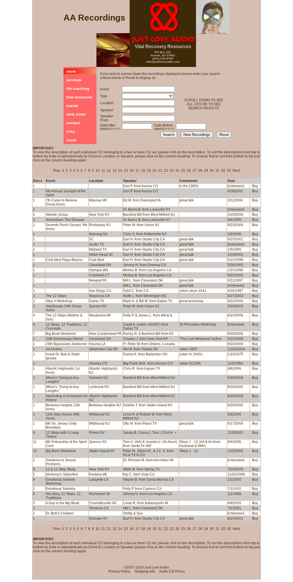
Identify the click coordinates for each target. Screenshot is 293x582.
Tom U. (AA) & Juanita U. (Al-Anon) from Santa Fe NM (150, 444)
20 (155, 171)
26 (189, 171)
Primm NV (97, 433)
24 (177, 171)
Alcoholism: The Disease (65, 220)
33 (229, 171)
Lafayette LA (98, 480)
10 (98, 171)
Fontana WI (98, 474)
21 (160, 171)
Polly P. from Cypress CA (142, 489)
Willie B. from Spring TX (141, 469)
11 (103, 171)
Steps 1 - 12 (188, 451)
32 (223, 171)
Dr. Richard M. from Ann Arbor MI (148, 460)
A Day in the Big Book (62, 503)
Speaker (130, 181)
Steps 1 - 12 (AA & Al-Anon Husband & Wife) (200, 444)
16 (132, 171)
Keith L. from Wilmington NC (145, 296)
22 (166, 171)
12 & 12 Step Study (61, 469)
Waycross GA (99, 296)
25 (183, 171)
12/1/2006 (235, 451)
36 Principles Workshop (197, 324)
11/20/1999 (236, 474)
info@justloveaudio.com (163, 61)
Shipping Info (144, 571)
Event (50, 181)
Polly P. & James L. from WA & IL (148, 315)
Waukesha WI (99, 315)
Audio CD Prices (172, 571)
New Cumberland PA (105, 334)
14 (120, 171)
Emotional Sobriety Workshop (60, 482)
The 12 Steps (56, 296)
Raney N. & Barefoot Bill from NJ (148, 334)
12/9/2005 (235, 433)
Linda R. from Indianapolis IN (145, 503)
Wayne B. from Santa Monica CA (148, 480)
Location (96, 181)
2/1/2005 (234, 480)
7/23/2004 (235, 469)
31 (217, 171)
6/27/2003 (235, 296)
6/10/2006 (235, 315)
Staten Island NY (102, 451)
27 (195, 171)
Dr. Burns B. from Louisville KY (146, 220)
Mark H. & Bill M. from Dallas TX (147, 301)
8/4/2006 (234, 442)
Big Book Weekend (61, 334)
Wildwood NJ (99, 414)
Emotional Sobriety (60, 489)
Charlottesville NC (103, 503)
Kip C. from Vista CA (139, 474)
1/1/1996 (234, 494)
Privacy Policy (119, 571)
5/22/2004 (235, 301)
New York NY (99, 469)
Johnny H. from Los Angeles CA (147, 494)
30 (212, 171)
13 (114, 171)
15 (126, 171)
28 (200, 171)
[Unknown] (235, 324)
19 (149, 171)
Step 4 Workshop (59, 301)
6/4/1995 (234, 220)
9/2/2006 (234, 414)
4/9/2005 (234, 503)
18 (143, 171)
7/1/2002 (234, 489)
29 (206, 171)
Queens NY (98, 442)
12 (109, 171)
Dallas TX (96, 301)
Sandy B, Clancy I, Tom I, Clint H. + (150, 433)
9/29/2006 (235, 334)
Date (231, 181)
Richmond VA (99, 494)
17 (137, 171)
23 (172, 171)
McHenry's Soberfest (62, 474)
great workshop (191, 301)
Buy (255, 186)
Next (236, 171)
